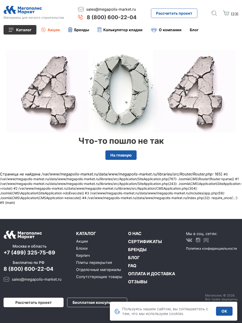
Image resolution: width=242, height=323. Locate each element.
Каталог (86, 233)
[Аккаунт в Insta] (198, 240)
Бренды (81, 29)
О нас (135, 233)
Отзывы (137, 281)
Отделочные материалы (98, 269)
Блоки (82, 248)
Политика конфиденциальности (211, 248)
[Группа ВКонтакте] (189, 240)
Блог (194, 29)
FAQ (132, 265)
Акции (54, 29)
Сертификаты (145, 241)
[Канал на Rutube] (206, 240)
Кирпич (83, 255)
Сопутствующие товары (99, 276)
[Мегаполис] (34, 10)
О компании (170, 29)
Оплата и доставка (151, 273)
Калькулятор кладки (123, 29)
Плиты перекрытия (94, 262)
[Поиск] (214, 13)
